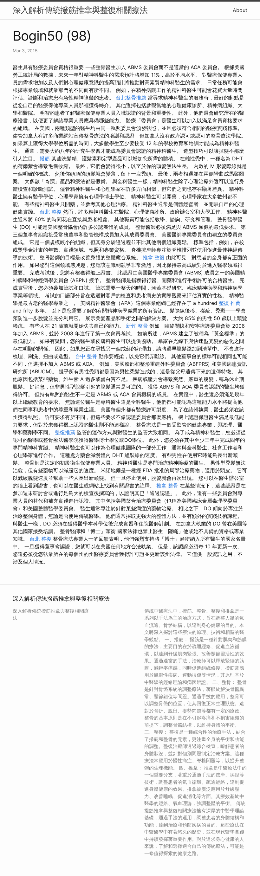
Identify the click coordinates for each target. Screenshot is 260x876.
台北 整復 (51, 212)
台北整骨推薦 (131, 97)
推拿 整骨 (167, 485)
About (240, 10)
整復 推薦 (230, 303)
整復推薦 (65, 432)
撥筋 (45, 158)
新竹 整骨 (137, 326)
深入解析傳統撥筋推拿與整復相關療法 (80, 10)
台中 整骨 (86, 356)
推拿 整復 (154, 257)
